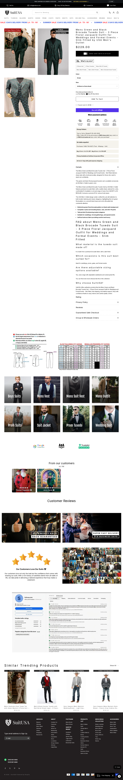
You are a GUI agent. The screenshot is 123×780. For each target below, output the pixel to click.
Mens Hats (113, 722)
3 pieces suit (80, 66)
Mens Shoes (69, 724)
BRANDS (102, 18)
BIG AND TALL (80, 18)
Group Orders (55, 743)
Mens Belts (113, 724)
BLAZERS (23, 18)
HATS (71, 18)
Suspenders (113, 728)
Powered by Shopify (23, 774)
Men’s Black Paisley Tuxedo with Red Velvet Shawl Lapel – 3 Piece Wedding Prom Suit (46, 707)
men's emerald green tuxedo (108, 69)
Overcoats (98, 732)
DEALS (109, 18)
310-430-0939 (95, 133)
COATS (51, 18)
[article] (24, 480)
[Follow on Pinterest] (14, 768)
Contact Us (54, 722)
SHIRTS (30, 18)
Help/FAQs (54, 747)
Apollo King (69, 736)
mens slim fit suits (81, 69)
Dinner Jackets (99, 724)
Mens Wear (113, 732)
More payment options (97, 115)
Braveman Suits (70, 742)
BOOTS (65, 18)
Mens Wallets (113, 730)
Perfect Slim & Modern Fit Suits (85, 747)
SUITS (6, 18)
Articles (53, 745)
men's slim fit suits (94, 69)
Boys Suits (98, 730)
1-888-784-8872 (88, 146)
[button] (93, 105)
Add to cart (97, 99)
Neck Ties (113, 726)
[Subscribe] (28, 738)
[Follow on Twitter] (10, 768)
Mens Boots (69, 722)
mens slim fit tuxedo (101, 66)
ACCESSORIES (92, 18)
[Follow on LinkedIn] (19, 768)
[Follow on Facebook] (5, 768)
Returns (38, 722)
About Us (53, 728)
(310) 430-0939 (12, 759)
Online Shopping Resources (39, 732)
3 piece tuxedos (89, 66)
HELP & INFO (118, 18)
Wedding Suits (99, 726)
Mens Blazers (99, 728)
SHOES (37, 18)
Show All (113, 665)
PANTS (58, 18)
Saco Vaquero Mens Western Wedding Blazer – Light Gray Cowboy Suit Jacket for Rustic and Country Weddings (76, 707)
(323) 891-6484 (12, 762)
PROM (44, 18)
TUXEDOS (14, 18)
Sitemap (38, 724)
